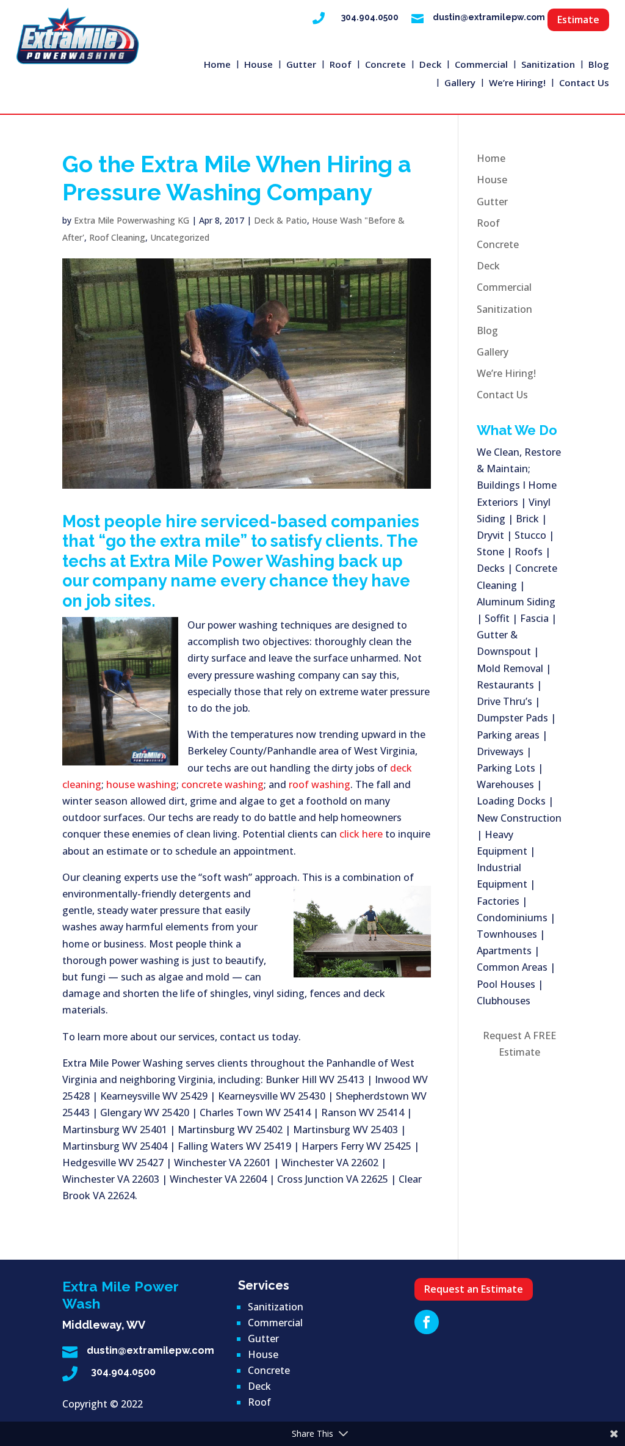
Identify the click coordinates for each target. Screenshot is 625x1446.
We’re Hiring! (517, 83)
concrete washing (222, 784)
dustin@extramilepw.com (489, 17)
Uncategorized (179, 237)
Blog (598, 65)
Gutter (301, 65)
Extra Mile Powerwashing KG (131, 220)
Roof (341, 65)
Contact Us (584, 83)
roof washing (319, 784)
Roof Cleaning (117, 237)
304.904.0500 (370, 17)
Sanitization (548, 65)
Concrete (385, 65)
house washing (141, 784)
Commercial (481, 65)
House (258, 65)
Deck (430, 65)
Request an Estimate (473, 1289)
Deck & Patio (280, 220)
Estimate (578, 19)
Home (217, 65)
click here (361, 834)
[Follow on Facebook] (426, 1322)
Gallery (459, 83)
